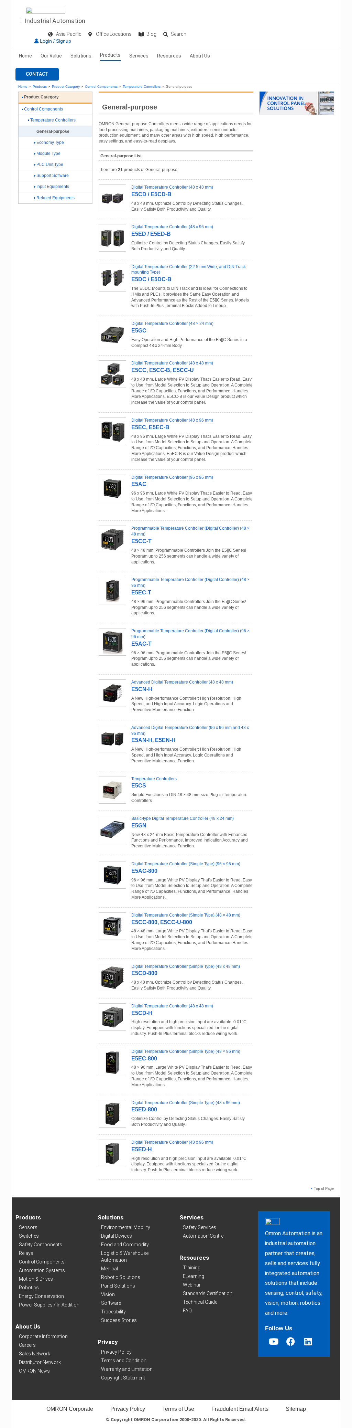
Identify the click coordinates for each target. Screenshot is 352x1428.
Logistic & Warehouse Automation (124, 1256)
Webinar (192, 1285)
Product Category (66, 86)
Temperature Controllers (142, 86)
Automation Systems (42, 1270)
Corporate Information (43, 1336)
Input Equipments (52, 186)
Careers (27, 1345)
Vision (108, 1294)
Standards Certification (207, 1293)
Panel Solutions (118, 1286)
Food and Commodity (125, 1244)
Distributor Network (40, 1362)
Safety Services (199, 1227)
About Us (200, 56)
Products (110, 55)
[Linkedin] (308, 1341)
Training (191, 1267)
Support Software (52, 175)
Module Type (48, 153)
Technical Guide (200, 1302)
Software (111, 1303)
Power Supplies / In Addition (49, 1305)
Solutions (80, 56)
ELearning (193, 1276)
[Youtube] (273, 1341)
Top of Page (324, 1188)
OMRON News (34, 1371)
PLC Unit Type (49, 164)
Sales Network (34, 1353)
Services (138, 56)
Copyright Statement (123, 1378)
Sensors (28, 1227)
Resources (169, 56)
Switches (29, 1236)
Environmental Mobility (125, 1227)
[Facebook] (290, 1341)
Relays (26, 1253)
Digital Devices (116, 1236)
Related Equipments (55, 197)
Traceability (113, 1311)
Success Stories (119, 1320)
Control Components (101, 86)
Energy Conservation (41, 1296)
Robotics (29, 1287)
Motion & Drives (36, 1279)
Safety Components (40, 1244)
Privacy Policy (116, 1352)
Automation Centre (203, 1236)
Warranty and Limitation (127, 1369)
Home (25, 56)
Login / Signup (54, 41)
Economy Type (50, 142)
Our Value (51, 56)
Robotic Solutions (120, 1277)
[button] (37, 74)
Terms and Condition (123, 1360)
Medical (109, 1268)
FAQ (187, 1310)
